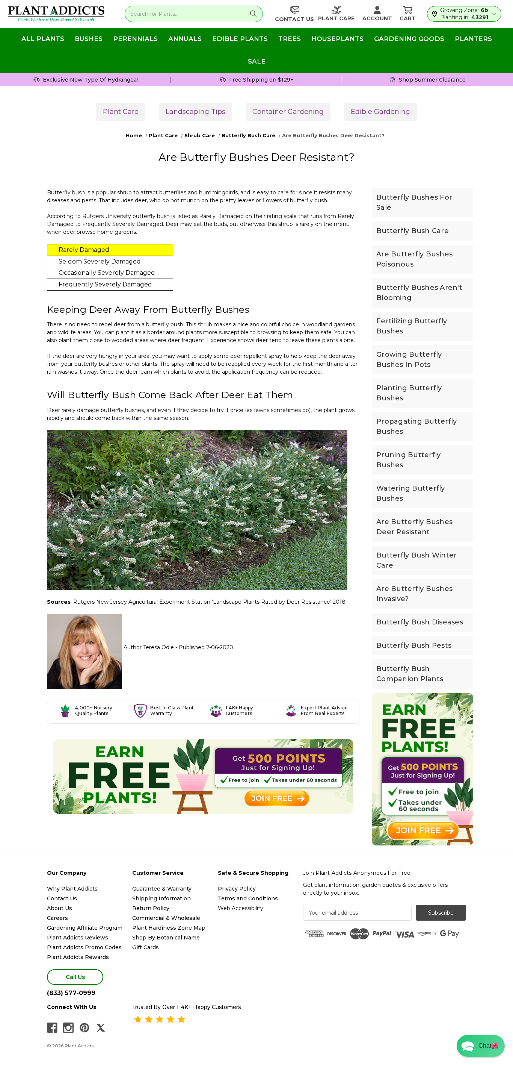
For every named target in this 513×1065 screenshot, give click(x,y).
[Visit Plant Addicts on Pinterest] (84, 1028)
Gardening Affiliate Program (84, 927)
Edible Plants (240, 38)
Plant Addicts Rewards (78, 957)
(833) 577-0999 (71, 993)
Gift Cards (145, 947)
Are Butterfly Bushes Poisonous (414, 259)
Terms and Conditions (248, 898)
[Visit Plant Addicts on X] (100, 1028)
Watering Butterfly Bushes (410, 493)
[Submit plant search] (253, 14)
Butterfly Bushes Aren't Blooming (419, 292)
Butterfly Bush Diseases (419, 622)
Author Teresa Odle (149, 647)
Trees (289, 38)
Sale (257, 61)
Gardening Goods (409, 38)
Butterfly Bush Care (412, 231)
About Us (59, 908)
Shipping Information (161, 898)
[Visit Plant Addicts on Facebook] (52, 1028)
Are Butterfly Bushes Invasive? (414, 594)
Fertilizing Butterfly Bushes (411, 326)
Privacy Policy (237, 888)
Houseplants (337, 38)
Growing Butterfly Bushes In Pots (409, 359)
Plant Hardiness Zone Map (168, 927)
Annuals (185, 38)
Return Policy (150, 908)
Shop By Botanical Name (166, 937)
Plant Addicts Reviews (77, 937)
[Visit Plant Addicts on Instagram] (68, 1028)
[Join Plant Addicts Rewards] (203, 776)
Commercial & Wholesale (166, 918)
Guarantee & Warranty (162, 888)
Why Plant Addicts (72, 888)
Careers (57, 918)
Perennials (135, 38)
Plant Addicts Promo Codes (84, 947)
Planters (473, 38)
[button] (481, 1046)
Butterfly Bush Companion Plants (409, 674)
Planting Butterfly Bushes (409, 393)
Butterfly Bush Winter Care (416, 560)
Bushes (89, 38)
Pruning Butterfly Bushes (408, 460)
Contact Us (62, 898)
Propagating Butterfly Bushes (416, 426)
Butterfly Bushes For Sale (414, 202)
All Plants (42, 38)
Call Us (75, 976)
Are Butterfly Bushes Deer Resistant (414, 527)
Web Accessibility (240, 908)
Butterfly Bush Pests (413, 645)
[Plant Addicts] (56, 14)
